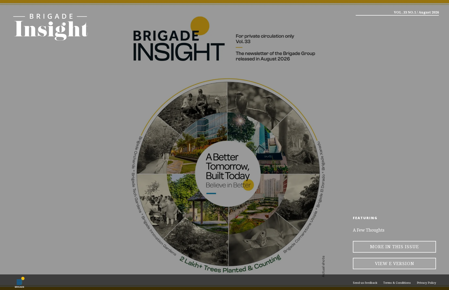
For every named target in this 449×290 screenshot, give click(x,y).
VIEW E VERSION (394, 263)
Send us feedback (365, 283)
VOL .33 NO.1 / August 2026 (416, 12)
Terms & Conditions (397, 283)
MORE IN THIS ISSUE (394, 246)
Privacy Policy (426, 283)
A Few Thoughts (368, 230)
